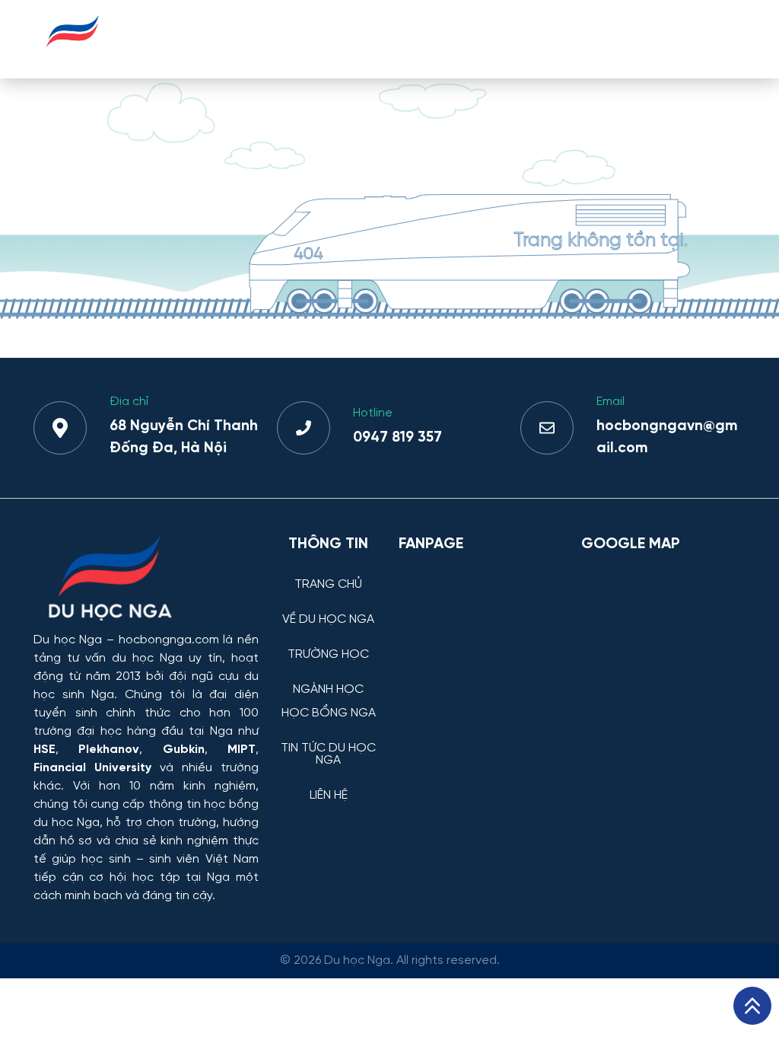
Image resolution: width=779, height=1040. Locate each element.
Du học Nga (67, 639)
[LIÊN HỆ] (328, 784)
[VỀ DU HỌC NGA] (328, 608)
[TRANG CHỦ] (328, 573)
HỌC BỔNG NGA (521, 38)
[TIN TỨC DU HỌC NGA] (328, 736)
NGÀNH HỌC (434, 38)
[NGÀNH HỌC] (328, 678)
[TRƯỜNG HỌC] (328, 643)
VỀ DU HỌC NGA (268, 38)
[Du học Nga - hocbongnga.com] (72, 56)
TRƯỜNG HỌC (355, 38)
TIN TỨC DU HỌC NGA (631, 38)
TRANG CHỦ (184, 38)
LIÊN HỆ (716, 38)
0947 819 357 (397, 437)
